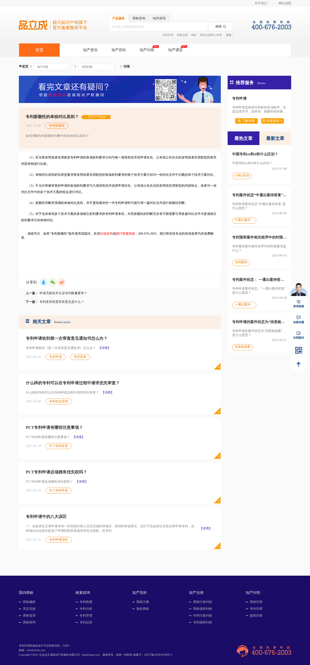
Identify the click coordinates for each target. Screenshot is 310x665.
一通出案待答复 (244, 304)
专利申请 (167, 35)
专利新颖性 (57, 125)
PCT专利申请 (58, 446)
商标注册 (182, 35)
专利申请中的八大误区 (46, 516)
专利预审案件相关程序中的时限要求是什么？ (259, 237)
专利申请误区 (58, 539)
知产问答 (147, 50)
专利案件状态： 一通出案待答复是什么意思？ (259, 279)
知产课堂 (175, 50)
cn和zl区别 (242, 175)
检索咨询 (83, 593)
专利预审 (241, 262)
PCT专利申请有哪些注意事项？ (54, 427)
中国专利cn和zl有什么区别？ (255, 154)
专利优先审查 (58, 401)
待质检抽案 (243, 347)
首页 (25, 66)
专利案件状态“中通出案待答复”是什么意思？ (259, 195)
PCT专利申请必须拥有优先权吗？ (56, 472)
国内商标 (26, 593)
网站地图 (284, 3)
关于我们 (260, 3)
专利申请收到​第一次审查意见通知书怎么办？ (67, 338)
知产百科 (118, 50)
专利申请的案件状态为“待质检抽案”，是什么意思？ (259, 322)
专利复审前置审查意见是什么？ (61, 302)
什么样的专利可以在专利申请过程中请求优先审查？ (73, 383)
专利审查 (80, 357)
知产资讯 (90, 50)
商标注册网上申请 (211, 35)
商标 (194, 35)
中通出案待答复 (244, 220)
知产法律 (196, 593)
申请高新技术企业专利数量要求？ (63, 293)
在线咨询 (272, 121)
